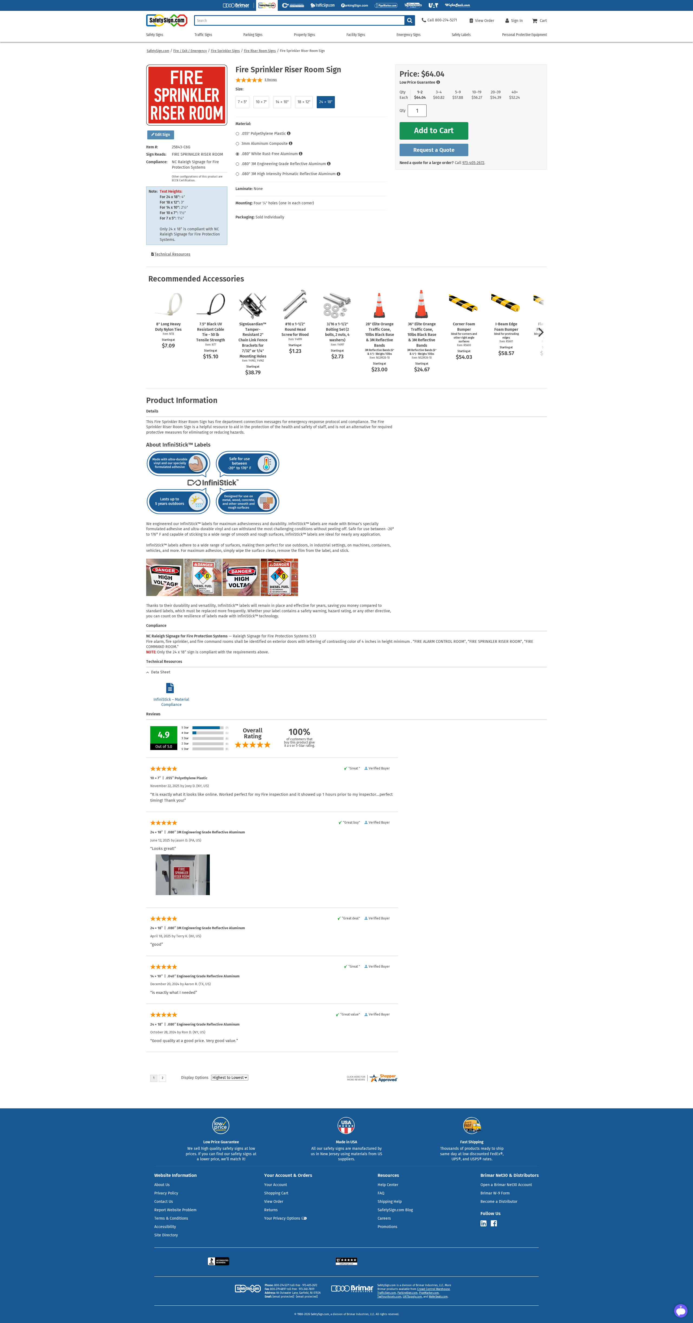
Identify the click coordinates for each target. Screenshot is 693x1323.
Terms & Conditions (171, 1218)
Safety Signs (154, 34)
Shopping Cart (276, 1193)
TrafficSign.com (386, 1293)
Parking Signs (253, 34)
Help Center (388, 1185)
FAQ (381, 1193)
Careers (384, 1218)
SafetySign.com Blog (395, 1210)
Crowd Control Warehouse (433, 1289)
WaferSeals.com (438, 1296)
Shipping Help (390, 1201)
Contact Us (163, 1201)
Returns (271, 1210)
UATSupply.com (412, 1296)
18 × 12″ (304, 102)
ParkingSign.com (407, 1293)
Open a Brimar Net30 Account (506, 1185)
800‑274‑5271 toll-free (287, 1285)
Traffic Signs (203, 34)
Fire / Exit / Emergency (190, 51)
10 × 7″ (261, 102)
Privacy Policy (166, 1193)
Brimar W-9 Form (495, 1193)
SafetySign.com (158, 51)
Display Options (194, 1077)
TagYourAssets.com (389, 1296)
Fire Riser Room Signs (260, 51)
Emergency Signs (409, 34)
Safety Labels (461, 34)
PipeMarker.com (429, 1293)
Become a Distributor (498, 1201)
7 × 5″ (242, 102)
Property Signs (304, 34)
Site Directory (166, 1235)
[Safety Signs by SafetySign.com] (166, 26)
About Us (162, 1185)
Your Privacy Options (282, 1218)
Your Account (275, 1185)
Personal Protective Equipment (524, 34)
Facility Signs (355, 34)
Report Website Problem (175, 1210)
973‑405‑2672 (473, 163)
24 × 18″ (325, 102)
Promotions (387, 1226)
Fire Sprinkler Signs (225, 51)
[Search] (409, 20)
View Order (273, 1201)
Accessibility (165, 1226)
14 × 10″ (282, 102)
